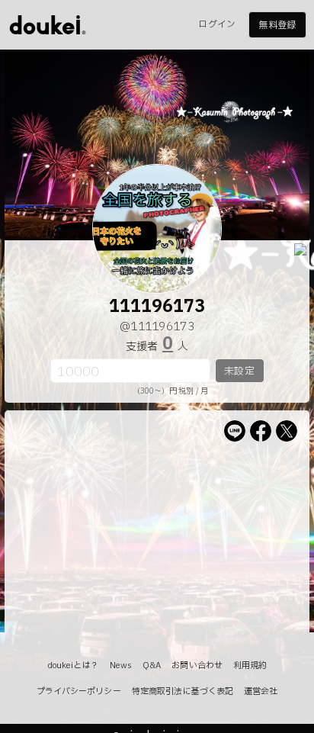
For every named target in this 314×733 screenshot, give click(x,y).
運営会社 (260, 691)
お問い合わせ (197, 665)
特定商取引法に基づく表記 (182, 691)
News (121, 665)
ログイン (216, 24)
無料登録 (276, 25)
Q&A (152, 665)
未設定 (239, 371)
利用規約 (250, 665)
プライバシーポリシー (79, 691)
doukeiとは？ (73, 665)
